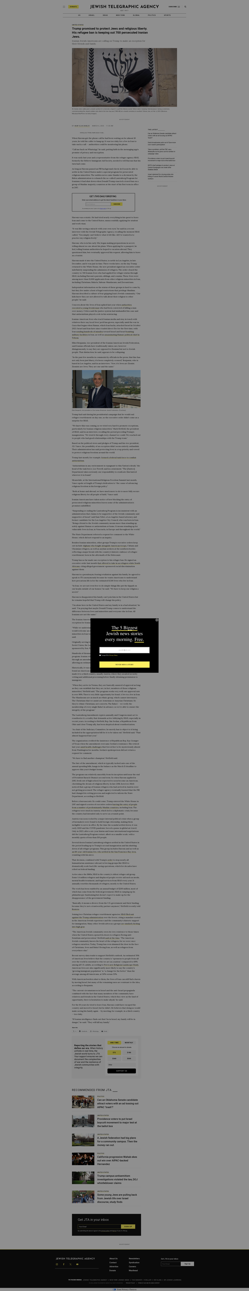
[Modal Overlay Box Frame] (124, 645)
